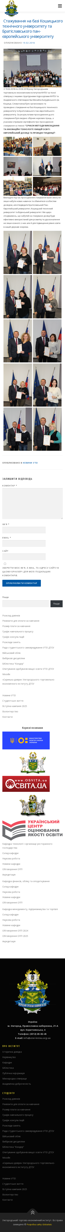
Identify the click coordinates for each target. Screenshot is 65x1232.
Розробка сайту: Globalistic (39, 1224)
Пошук (5, 597)
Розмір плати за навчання (16, 626)
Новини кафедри (11, 863)
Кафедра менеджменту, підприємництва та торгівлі (30, 909)
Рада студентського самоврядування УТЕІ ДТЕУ (28, 647)
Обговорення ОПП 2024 (15, 930)
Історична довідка (12, 1051)
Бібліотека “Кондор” (13, 663)
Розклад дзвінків (11, 615)
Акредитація (8, 874)
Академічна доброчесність (16, 1083)
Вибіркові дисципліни (13, 658)
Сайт (5, 551)
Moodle (6, 674)
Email (6, 537)
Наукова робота (11, 858)
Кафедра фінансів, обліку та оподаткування (26, 881)
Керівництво (9, 1057)
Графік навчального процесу (17, 631)
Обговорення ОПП (12, 869)
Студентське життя (12, 700)
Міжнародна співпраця (14, 1078)
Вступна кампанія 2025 (14, 706)
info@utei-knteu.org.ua (37, 1038)
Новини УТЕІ (30, 462)
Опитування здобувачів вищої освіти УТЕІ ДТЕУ (28, 668)
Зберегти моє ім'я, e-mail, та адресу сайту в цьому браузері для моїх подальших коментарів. (30, 571)
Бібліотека (8, 1067)
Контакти (7, 716)
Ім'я (5, 524)
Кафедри (7, 1062)
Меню (60, 6)
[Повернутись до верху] (32, 1212)
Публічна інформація (13, 1073)
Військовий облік (11, 652)
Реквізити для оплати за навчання (20, 620)
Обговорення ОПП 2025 (15, 935)
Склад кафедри (10, 853)
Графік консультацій (13, 636)
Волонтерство (10, 711)
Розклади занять (11, 642)
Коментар (9, 485)
